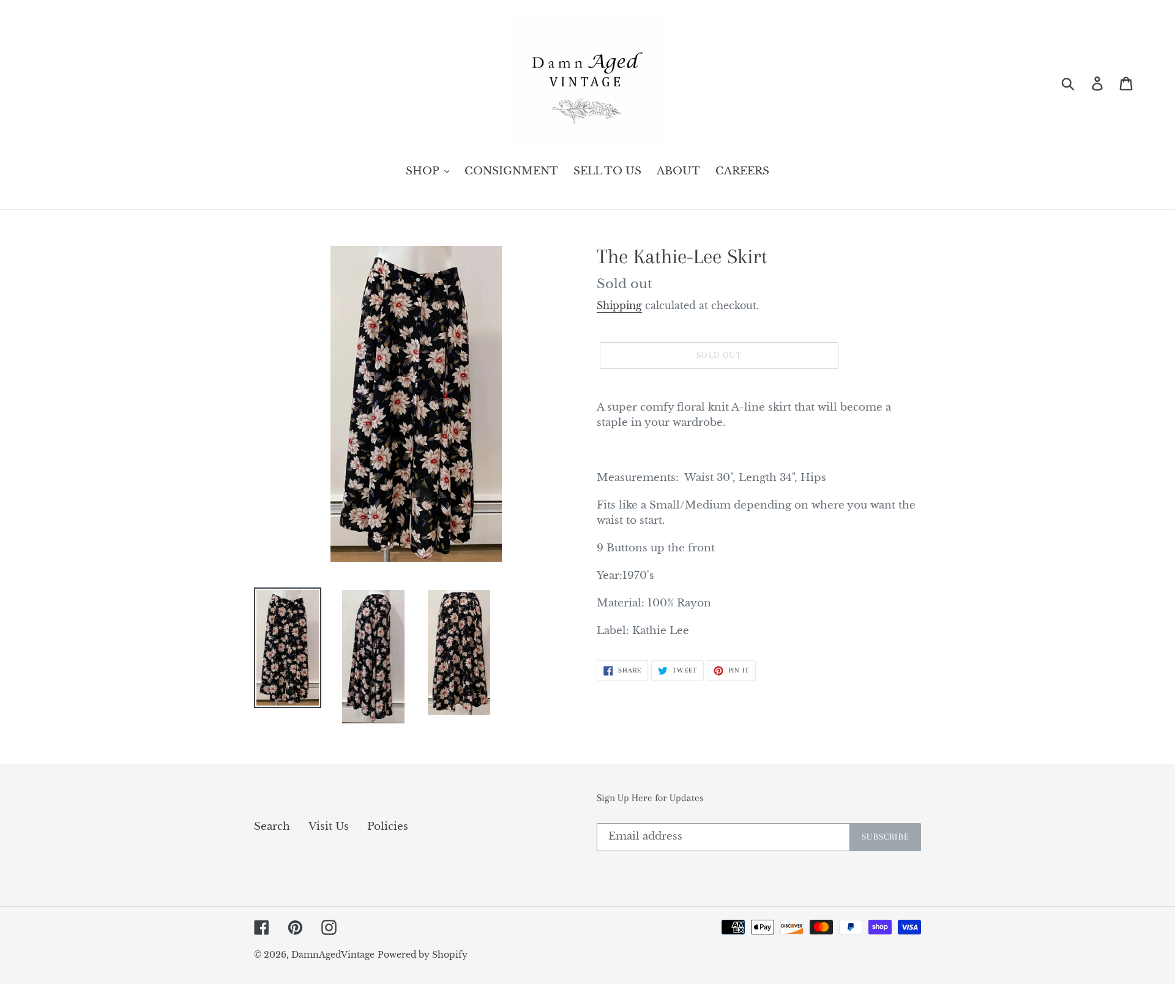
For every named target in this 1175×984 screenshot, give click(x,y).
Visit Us (328, 826)
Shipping (619, 305)
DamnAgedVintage (333, 954)
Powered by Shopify (423, 954)
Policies (387, 826)
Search (272, 826)
